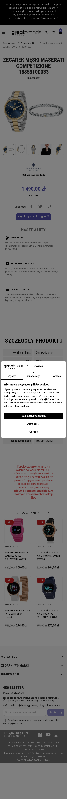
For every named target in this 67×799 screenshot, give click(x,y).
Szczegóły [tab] (33, 376)
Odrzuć (33, 431)
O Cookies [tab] (55, 376)
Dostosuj (32, 423)
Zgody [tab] (12, 376)
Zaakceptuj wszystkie (34, 415)
